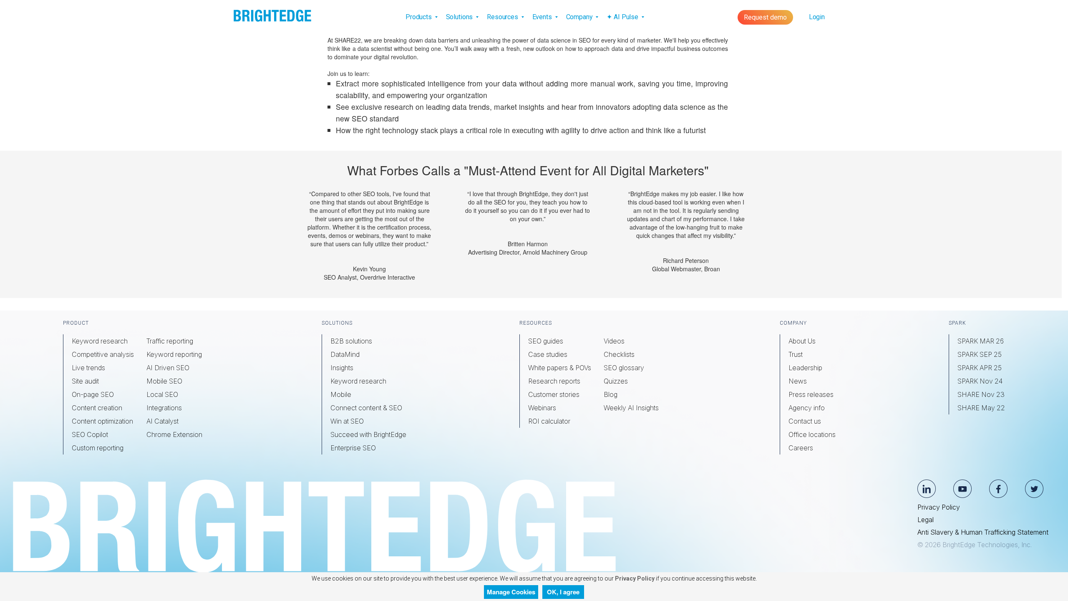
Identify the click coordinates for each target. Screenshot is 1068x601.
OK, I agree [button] (563, 591)
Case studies (547, 354)
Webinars (542, 408)
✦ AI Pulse (623, 17)
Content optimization (102, 421)
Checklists (619, 354)
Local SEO (162, 394)
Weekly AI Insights (631, 408)
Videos (614, 341)
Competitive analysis (103, 354)
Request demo (765, 17)
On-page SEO (93, 394)
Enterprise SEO (353, 448)
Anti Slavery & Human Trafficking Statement (982, 532)
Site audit (85, 381)
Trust (795, 354)
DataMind (345, 354)
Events (543, 17)
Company (580, 17)
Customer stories (553, 394)
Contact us (804, 421)
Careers (800, 448)
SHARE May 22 (981, 408)
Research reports (554, 381)
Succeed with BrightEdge (368, 434)
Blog (610, 394)
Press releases (811, 394)
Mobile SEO (164, 381)
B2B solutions (351, 341)
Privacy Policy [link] (634, 578)
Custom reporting (97, 448)
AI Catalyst (162, 421)
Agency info (806, 408)
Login (817, 17)
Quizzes (616, 381)
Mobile (340, 394)
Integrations (164, 408)
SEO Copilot (90, 434)
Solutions (460, 17)
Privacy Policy (938, 507)
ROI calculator (549, 421)
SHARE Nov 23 (981, 394)
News (797, 381)
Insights (341, 368)
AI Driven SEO (167, 368)
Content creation (97, 408)
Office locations (812, 434)
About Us (802, 341)
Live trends (88, 368)
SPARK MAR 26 (980, 341)
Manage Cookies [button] (511, 591)
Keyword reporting (174, 354)
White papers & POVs (559, 368)
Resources (503, 17)
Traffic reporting (169, 341)
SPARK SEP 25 (979, 354)
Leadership (805, 368)
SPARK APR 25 (979, 368)
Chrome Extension (174, 434)
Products (419, 17)
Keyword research (100, 341)
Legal (925, 519)
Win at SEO (347, 421)
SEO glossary (624, 368)
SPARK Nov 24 (980, 381)
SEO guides (545, 341)
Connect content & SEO (366, 408)
